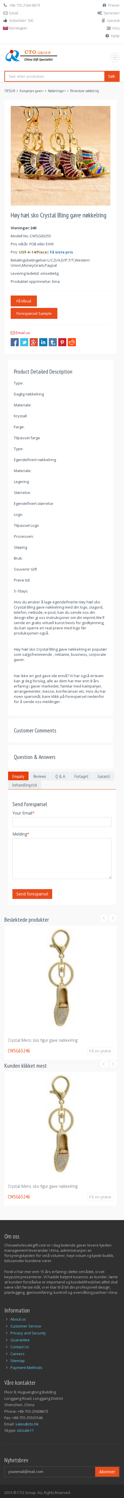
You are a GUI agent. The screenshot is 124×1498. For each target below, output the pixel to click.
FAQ (116, 28)
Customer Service (25, 1326)
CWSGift (9, 90)
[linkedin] (43, 342)
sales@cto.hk (27, 1424)
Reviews (39, 776)
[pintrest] (62, 342)
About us (18, 1319)
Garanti (113, 20)
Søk (111, 76)
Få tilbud (23, 301)
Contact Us (19, 1346)
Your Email (23, 813)
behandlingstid (24, 785)
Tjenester (111, 13)
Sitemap (17, 1360)
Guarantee (20, 1339)
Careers (17, 1353)
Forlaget (81, 776)
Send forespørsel (32, 894)
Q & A (60, 776)
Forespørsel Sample (34, 313)
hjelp (115, 35)
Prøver (114, 5)
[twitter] (24, 342)
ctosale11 (25, 1430)
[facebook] (15, 342)
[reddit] (72, 342)
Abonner (107, 1471)
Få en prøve (67, 1053)
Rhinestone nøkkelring (84, 90)
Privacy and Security (28, 1333)
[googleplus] (34, 342)
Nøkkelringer (56, 90)
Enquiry (18, 776)
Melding (20, 834)
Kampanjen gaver (31, 90)
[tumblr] (53, 342)
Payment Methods (26, 1367)
